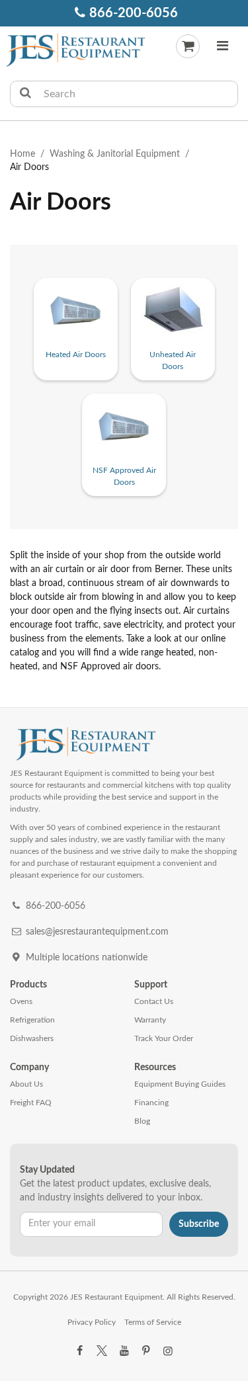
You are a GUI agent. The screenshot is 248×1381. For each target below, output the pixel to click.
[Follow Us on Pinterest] (146, 1351)
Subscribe (199, 1224)
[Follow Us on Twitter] (102, 1351)
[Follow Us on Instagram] (168, 1351)
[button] (222, 47)
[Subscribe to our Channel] (123, 1351)
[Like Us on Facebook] (80, 1351)
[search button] (25, 93)
